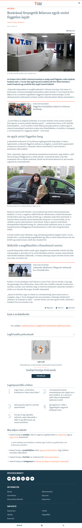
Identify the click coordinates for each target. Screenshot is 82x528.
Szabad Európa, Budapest (15, 22)
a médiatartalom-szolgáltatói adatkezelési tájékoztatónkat (45, 326)
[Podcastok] (42, 525)
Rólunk (9, 492)
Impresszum (46, 499)
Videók (44, 511)
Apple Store (14, 437)
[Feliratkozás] (32, 479)
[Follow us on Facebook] (14, 479)
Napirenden (11, 511)
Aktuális (10, 9)
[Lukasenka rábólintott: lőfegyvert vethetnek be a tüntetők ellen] (20, 270)
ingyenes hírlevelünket (48, 450)
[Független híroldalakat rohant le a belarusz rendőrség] (20, 109)
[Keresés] (63, 525)
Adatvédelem (11, 495)
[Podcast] (28, 479)
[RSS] (23, 479)
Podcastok (10, 518)
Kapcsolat (45, 495)
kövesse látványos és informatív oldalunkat (52, 461)
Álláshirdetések (47, 492)
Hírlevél (19, 525)
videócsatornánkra (51, 457)
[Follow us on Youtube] (9, 479)
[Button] (70, 31)
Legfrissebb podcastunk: (20, 334)
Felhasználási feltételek (15, 499)
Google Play (61, 435)
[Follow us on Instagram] (18, 479)
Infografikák (46, 515)
